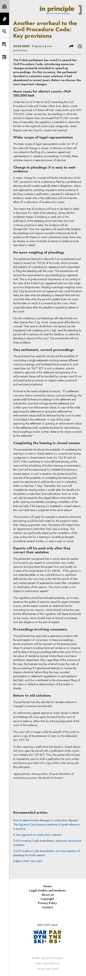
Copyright (47, 899)
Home (47, 886)
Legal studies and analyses (47, 890)
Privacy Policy (47, 903)
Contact (47, 907)
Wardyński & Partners (52, 958)
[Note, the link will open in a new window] (47, 937)
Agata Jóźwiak (43, 790)
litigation (38, 46)
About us (47, 895)
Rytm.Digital (52, 969)
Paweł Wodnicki (51, 963)
